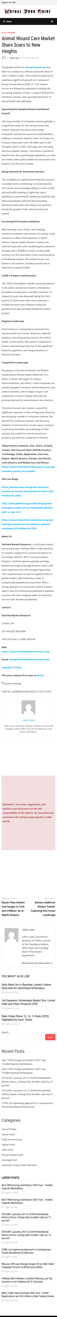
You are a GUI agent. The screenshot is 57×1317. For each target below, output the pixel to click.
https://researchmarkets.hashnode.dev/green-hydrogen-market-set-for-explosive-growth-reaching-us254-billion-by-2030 (28, 524)
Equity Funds (8, 1134)
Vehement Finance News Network (19, 1165)
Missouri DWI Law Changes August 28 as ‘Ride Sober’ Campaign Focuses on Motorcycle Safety (28, 1265)
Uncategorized (9, 1160)
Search (5, 1032)
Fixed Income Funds (12, 1139)
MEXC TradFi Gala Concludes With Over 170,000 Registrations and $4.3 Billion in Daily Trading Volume (28, 1295)
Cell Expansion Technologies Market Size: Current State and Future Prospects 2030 (28, 1002)
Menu (9, 21)
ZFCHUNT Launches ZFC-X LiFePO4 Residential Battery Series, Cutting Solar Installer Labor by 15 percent (27, 1081)
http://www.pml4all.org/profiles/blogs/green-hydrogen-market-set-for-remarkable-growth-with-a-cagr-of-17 (27, 507)
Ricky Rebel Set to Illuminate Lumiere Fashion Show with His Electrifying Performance (26, 986)
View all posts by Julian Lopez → (37, 963)
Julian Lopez (14, 58)
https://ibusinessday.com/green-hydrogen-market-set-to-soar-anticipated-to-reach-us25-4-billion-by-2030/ (28, 491)
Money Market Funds (12, 1154)
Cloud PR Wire (8, 32)
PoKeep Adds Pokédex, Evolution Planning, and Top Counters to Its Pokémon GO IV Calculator (27, 1280)
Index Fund (7, 1149)
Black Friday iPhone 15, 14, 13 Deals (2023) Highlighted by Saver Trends (25, 1018)
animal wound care (35, 67)
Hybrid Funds (8, 1144)
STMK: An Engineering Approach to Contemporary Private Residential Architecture (26, 1251)
